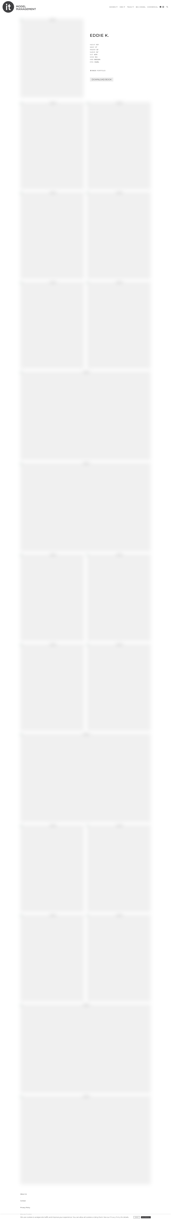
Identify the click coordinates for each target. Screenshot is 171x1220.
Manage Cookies (26, 1214)
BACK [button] (93, 70)
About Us (23, 1194)
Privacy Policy (115, 1217)
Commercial (152, 7)
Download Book (102, 79)
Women (113, 7)
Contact (23, 1201)
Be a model (141, 7)
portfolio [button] (101, 70)
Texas (130, 7)
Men (123, 7)
